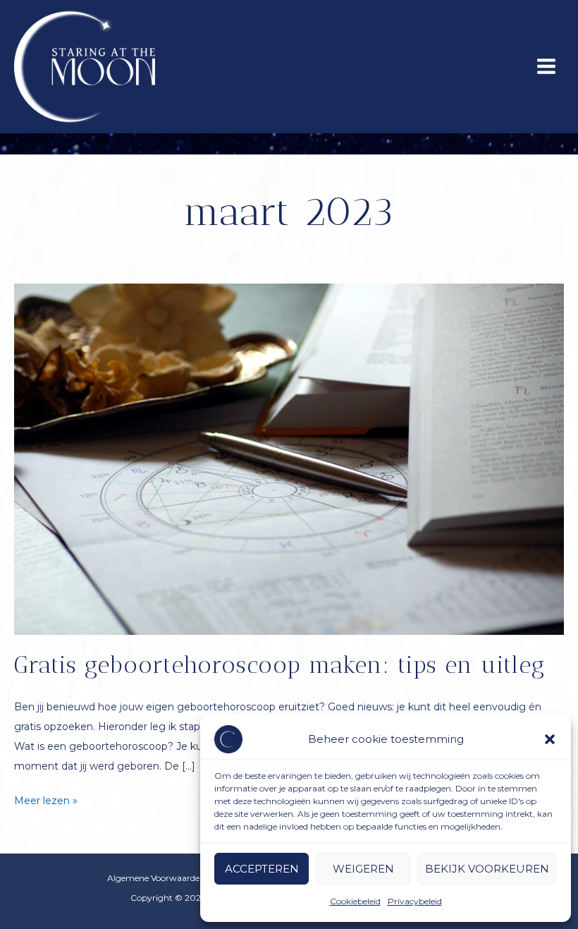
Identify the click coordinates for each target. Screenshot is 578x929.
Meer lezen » (46, 802)
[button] (550, 739)
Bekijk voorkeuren (487, 868)
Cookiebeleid (355, 901)
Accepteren (262, 868)
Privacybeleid (415, 901)
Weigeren (363, 868)
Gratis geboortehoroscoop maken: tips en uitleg (279, 664)
